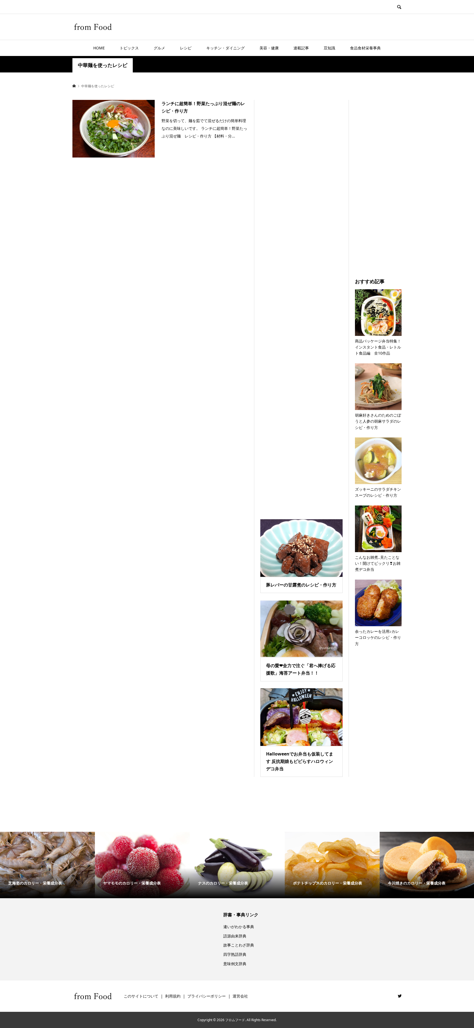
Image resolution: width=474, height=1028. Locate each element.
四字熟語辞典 (234, 954)
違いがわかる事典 (238, 926)
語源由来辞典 (234, 936)
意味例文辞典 (234, 963)
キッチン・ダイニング (225, 47)
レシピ (185, 47)
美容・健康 (269, 47)
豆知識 (329, 47)
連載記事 (301, 47)
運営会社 (240, 996)
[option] (47, 865)
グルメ (159, 47)
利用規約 (172, 996)
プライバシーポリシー (206, 996)
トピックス (129, 47)
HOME (99, 47)
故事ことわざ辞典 (238, 945)
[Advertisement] (301, 302)
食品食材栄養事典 (365, 47)
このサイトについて (141, 996)
